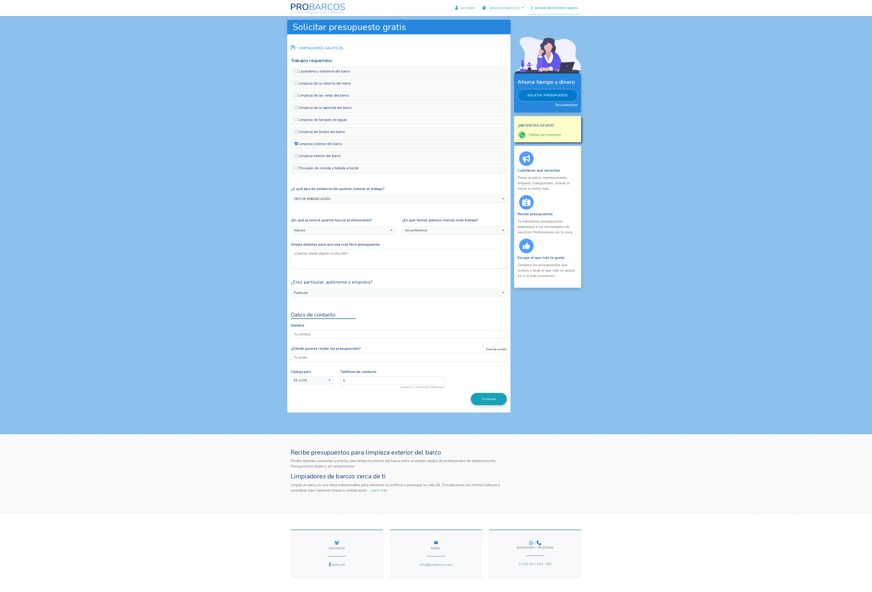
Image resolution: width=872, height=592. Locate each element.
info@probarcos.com (436, 564)
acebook (338, 564)
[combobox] (399, 199)
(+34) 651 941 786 (535, 564)
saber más (379, 490)
